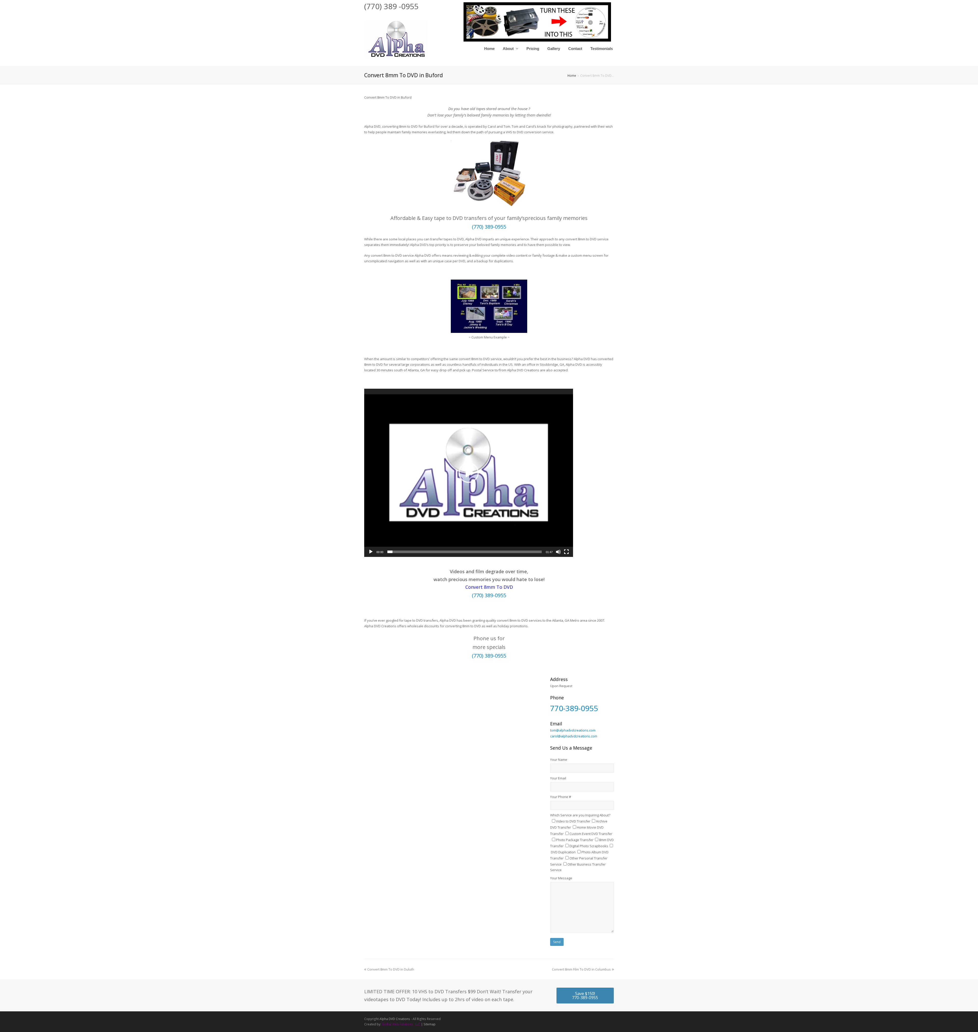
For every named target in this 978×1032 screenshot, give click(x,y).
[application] (468, 473)
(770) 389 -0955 (391, 6)
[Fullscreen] (566, 551)
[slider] (464, 552)
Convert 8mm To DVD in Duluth (390, 969)
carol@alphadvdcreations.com (573, 736)
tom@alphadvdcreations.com (572, 730)
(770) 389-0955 (489, 226)
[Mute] (558, 551)
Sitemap (430, 1024)
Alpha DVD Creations (394, 1019)
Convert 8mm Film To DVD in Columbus (581, 969)
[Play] (370, 551)
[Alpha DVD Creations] (396, 38)
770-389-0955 (574, 708)
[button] (468, 473)
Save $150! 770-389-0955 (585, 995)
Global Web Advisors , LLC (401, 1024)
